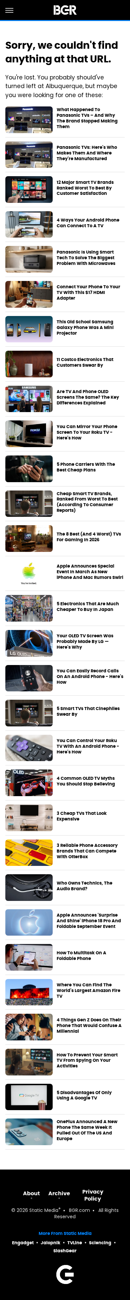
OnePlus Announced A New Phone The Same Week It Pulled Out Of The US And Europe (87, 1130)
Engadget (23, 1243)
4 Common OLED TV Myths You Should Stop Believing (86, 781)
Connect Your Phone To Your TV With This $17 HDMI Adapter (88, 292)
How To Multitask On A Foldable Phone (81, 955)
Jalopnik (50, 1243)
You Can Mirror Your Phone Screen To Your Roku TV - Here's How (87, 432)
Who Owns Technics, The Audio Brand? (84, 886)
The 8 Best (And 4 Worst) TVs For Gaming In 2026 (89, 537)
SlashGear (65, 1251)
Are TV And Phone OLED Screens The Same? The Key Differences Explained (88, 397)
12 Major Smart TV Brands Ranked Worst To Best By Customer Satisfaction (85, 188)
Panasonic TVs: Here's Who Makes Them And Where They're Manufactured (87, 153)
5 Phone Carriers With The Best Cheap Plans (86, 467)
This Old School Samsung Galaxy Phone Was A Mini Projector (85, 327)
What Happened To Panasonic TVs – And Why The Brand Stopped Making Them (87, 118)
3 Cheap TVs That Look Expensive (82, 816)
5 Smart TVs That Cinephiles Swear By (88, 711)
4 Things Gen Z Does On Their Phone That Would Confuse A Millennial (89, 1025)
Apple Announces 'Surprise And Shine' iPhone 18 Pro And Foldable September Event (89, 921)
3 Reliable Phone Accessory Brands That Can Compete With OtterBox (87, 851)
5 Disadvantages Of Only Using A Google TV (84, 1095)
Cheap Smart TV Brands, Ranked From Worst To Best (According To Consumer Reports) (87, 502)
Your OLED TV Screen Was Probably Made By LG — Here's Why (85, 641)
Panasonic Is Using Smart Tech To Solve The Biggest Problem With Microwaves (86, 258)
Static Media (43, 1211)
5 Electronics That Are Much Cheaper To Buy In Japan (88, 606)
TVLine (74, 1243)
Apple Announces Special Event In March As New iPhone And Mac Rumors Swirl (90, 572)
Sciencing (100, 1243)
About (31, 1193)
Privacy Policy (92, 1195)
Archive (59, 1193)
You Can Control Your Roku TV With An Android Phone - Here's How (88, 746)
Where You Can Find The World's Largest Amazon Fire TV (88, 990)
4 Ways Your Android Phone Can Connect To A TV (88, 223)
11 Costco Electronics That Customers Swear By (85, 362)
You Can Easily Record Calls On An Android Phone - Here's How (90, 676)
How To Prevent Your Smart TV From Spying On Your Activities (87, 1060)
